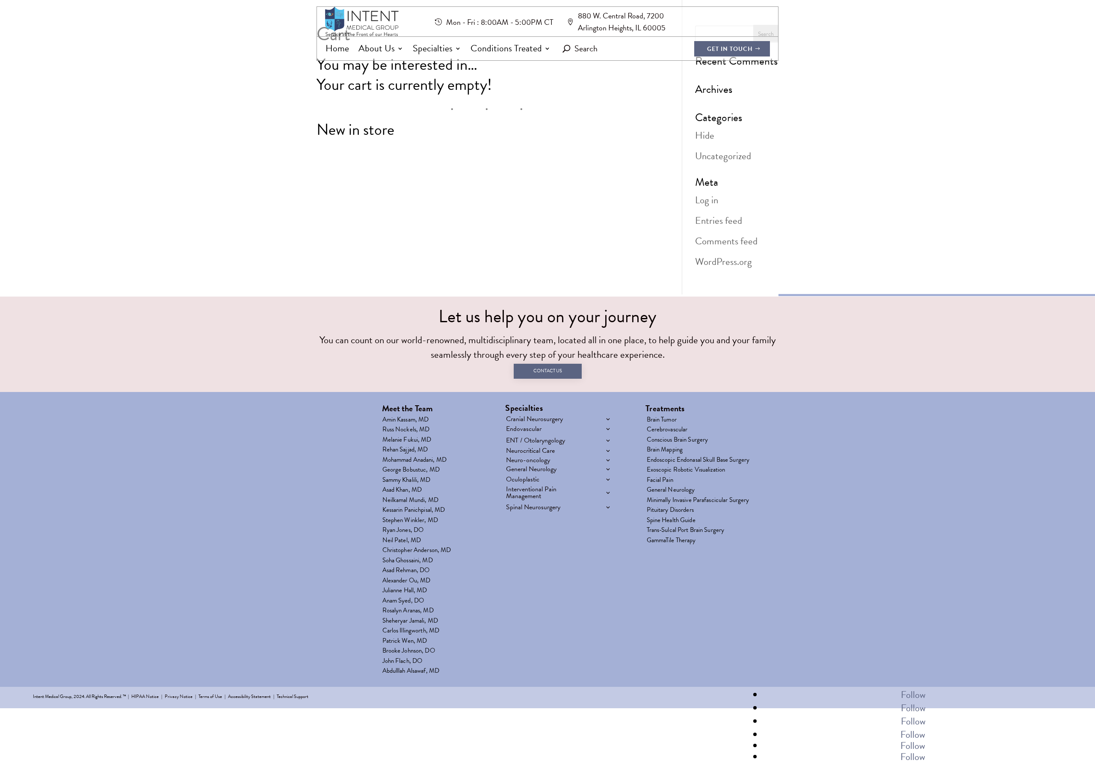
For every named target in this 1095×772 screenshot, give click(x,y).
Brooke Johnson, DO (408, 652)
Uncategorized (723, 155)
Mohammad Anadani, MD (414, 461)
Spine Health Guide (671, 522)
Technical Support (292, 696)
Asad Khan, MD (402, 491)
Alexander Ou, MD (406, 582)
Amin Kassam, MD (405, 421)
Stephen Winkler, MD (410, 522)
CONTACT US (547, 370)
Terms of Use (210, 696)
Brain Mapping (665, 451)
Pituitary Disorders (670, 511)
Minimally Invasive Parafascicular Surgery (698, 502)
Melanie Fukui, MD (407, 441)
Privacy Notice (178, 696)
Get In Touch (730, 49)
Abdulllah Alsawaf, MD (411, 672)
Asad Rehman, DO (406, 572)
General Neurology (671, 491)
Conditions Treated (506, 48)
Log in (706, 200)
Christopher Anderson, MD (416, 552)
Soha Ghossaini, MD (407, 562)
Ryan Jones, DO (403, 531)
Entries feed (718, 220)
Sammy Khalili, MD (406, 481)
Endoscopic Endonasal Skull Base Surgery (698, 461)
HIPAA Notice (145, 696)
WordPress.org (723, 261)
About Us (376, 48)
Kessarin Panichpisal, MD (413, 511)
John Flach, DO (402, 662)
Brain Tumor (662, 421)
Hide (704, 135)
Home (337, 48)
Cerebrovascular (667, 431)
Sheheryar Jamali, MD (410, 622)
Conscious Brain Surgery (677, 441)
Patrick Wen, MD (404, 642)
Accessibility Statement (249, 696)
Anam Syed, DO (403, 602)
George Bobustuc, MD (411, 471)
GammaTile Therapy (671, 542)
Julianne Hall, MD (404, 592)
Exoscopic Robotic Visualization (686, 471)
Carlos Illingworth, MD (411, 632)
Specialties (433, 48)
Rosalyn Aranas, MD (408, 612)
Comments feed (726, 241)
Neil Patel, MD (401, 542)
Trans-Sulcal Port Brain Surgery (686, 531)
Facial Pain (660, 481)
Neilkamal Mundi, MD (410, 502)
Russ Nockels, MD (406, 431)
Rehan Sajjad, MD (405, 451)
